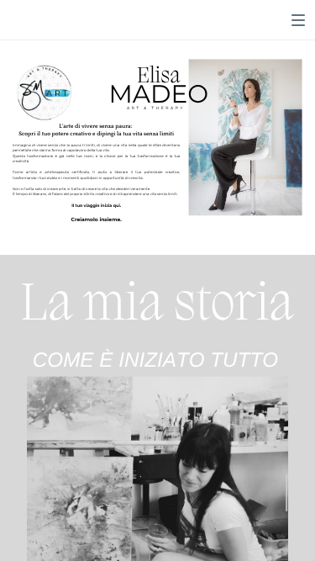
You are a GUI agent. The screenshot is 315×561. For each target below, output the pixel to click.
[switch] (298, 20)
